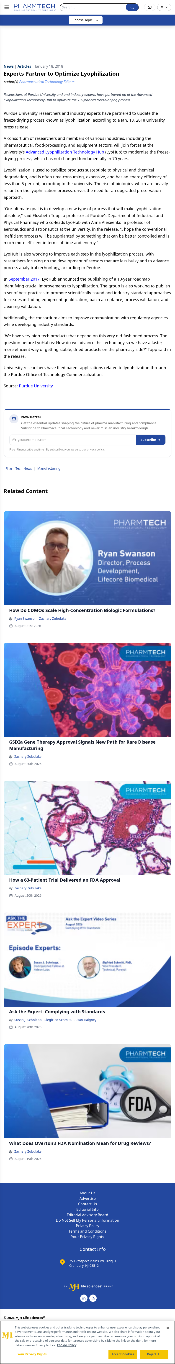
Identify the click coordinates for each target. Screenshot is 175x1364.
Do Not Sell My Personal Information (87, 1220)
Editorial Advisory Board (87, 1214)
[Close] (168, 1328)
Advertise (88, 1198)
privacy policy (95, 449)
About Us (87, 1192)
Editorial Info (87, 1209)
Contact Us (87, 1203)
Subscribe (148, 440)
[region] (87, 1342)
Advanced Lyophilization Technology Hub (65, 152)
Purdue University (36, 386)
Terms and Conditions (87, 1231)
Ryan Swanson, (25, 618)
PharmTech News (18, 468)
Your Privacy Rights (87, 1236)
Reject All (154, 1354)
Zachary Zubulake (52, 618)
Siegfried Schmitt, (58, 1020)
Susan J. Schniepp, (28, 1020)
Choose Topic (82, 20)
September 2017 (24, 279)
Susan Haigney (85, 1020)
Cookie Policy (66, 1345)
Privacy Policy (87, 1225)
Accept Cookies (122, 1354)
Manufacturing (48, 468)
